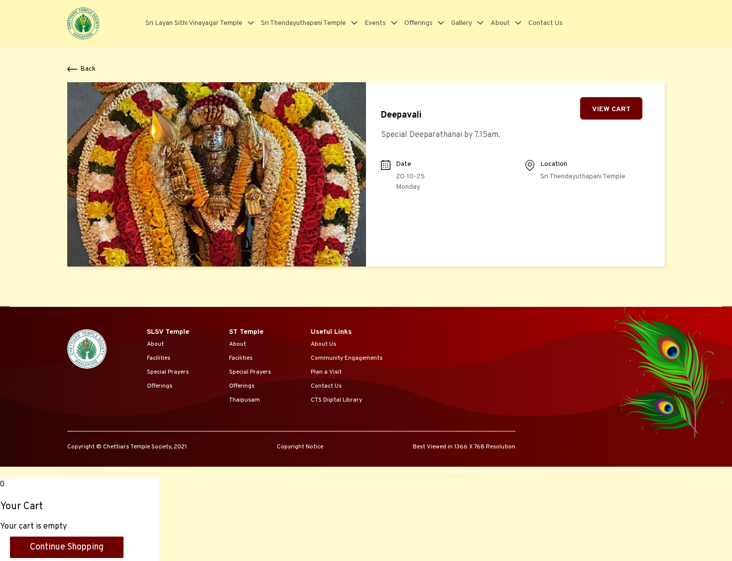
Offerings (418, 23)
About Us (323, 344)
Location (553, 164)
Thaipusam (244, 400)
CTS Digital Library (336, 400)
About (500, 23)
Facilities (158, 358)
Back (88, 69)
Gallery (461, 23)
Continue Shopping (67, 547)
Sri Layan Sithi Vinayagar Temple (194, 23)
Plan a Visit (326, 372)
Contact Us (545, 23)
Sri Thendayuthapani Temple (303, 23)
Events (375, 23)
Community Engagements (346, 358)
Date (403, 164)
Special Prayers (168, 372)
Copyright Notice (300, 447)
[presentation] (248, 23)
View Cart (611, 109)
